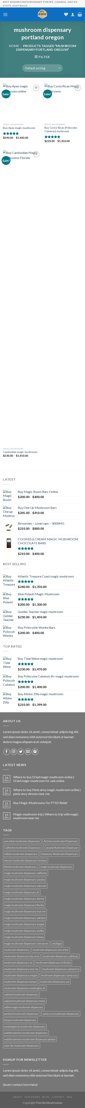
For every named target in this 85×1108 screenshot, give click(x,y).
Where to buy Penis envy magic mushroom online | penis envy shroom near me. (47, 791)
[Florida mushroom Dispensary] (42, 14)
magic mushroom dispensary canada (24, 879)
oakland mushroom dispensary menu (24, 1001)
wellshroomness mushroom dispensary (26, 1032)
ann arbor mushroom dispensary (22, 841)
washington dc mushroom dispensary (24, 1026)
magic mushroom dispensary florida (24, 905)
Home (14, 46)
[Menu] (5, 14)
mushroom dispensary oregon (20, 975)
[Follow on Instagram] (13, 752)
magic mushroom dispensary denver (24, 898)
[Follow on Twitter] (21, 752)
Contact (58, 1096)
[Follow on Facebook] (6, 752)
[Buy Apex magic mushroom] (22, 102)
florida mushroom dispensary (20, 866)
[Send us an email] (28, 752)
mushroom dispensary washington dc (24, 988)
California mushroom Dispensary (22, 847)
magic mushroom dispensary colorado (25, 885)
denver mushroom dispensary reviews (25, 860)
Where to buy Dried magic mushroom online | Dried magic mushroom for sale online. (43, 779)
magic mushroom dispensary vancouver (26, 943)
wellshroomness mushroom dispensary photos (30, 1039)
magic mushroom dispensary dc (21, 892)
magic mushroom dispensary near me (25, 911)
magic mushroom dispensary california (25, 873)
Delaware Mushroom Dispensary (59, 854)
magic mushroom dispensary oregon (24, 924)
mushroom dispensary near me (21, 969)
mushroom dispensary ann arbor (51, 949)
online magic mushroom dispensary (23, 1007)
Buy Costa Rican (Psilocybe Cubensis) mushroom (60, 129)
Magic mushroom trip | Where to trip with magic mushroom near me (45, 816)
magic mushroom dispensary (56, 866)
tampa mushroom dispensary (20, 1020)
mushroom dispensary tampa (20, 981)
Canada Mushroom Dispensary (61, 847)
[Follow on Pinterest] (35, 752)
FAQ (69, 1096)
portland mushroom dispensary (21, 1013)
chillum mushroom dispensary (20, 854)
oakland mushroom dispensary (21, 994)
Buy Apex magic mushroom (19, 127)
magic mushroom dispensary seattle (24, 930)
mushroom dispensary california (60, 956)
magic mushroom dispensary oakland (25, 917)
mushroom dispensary (16, 949)
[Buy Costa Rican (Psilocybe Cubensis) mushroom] (63, 102)
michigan (57, 943)
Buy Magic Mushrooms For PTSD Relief (40, 803)
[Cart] (79, 14)
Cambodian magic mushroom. (20, 452)
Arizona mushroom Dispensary (61, 841)
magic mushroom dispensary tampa (24, 937)
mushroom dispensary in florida (53, 962)
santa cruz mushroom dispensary (60, 1013)
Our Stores (32, 1096)
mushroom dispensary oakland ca (60, 969)
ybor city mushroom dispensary (21, 1045)
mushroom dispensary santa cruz (59, 975)
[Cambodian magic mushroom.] (22, 297)
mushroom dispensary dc (18, 962)
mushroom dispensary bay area (21, 956)
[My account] (73, 14)
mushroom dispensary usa (54, 981)
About (17, 1096)
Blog (45, 1096)
